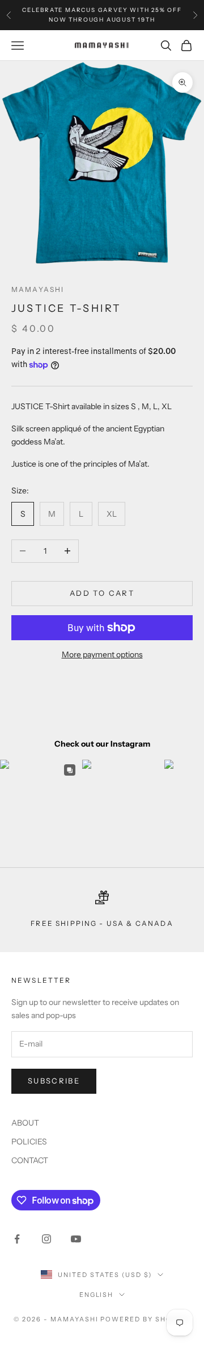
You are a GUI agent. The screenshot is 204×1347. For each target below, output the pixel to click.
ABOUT (25, 1123)
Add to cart (102, 593)
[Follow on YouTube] (76, 1239)
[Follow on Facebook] (17, 1239)
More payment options (102, 654)
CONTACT (29, 1160)
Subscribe (54, 1080)
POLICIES (29, 1141)
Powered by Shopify (145, 1319)
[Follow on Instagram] (46, 1239)
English (96, 1295)
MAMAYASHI (37, 289)
